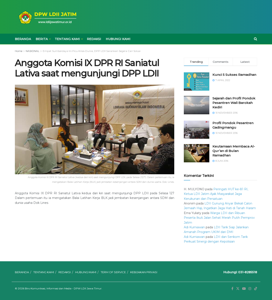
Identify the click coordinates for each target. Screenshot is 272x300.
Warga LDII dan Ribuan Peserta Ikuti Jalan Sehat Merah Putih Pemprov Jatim (219, 217)
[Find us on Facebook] (232, 288)
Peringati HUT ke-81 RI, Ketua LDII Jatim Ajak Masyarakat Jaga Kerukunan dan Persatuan (216, 194)
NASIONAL (32, 51)
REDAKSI (94, 39)
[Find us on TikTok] (255, 288)
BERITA (42, 39)
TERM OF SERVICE (113, 272)
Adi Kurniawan (194, 227)
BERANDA (23, 39)
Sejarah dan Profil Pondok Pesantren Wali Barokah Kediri (233, 102)
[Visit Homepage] (47, 17)
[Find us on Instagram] (249, 288)
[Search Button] (255, 39)
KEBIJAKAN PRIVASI (143, 272)
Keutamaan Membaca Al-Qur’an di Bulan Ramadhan (233, 150)
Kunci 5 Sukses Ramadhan (234, 75)
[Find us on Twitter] (237, 288)
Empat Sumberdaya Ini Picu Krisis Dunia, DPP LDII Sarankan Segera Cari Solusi (91, 51)
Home (18, 51)
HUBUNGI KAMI (118, 39)
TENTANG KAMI (67, 39)
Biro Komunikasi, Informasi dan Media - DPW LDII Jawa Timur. (63, 288)
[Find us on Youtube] (244, 288)
